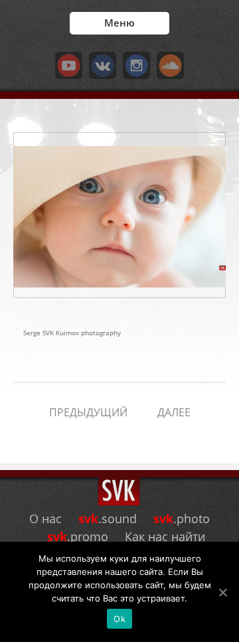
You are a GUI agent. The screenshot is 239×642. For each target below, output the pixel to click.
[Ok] (222, 592)
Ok (119, 618)
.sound (107, 518)
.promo (77, 536)
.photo (181, 518)
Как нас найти (165, 536)
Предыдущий (88, 412)
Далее (174, 412)
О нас (45, 518)
